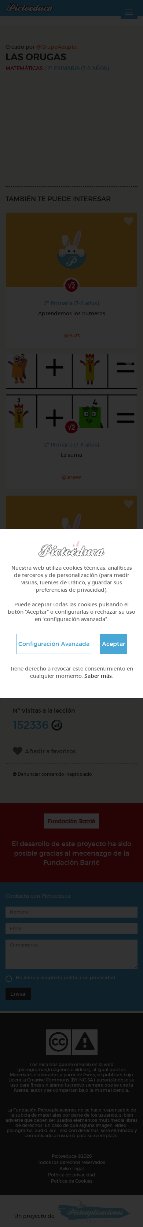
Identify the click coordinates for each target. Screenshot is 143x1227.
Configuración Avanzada (53, 643)
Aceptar (113, 643)
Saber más (98, 676)
